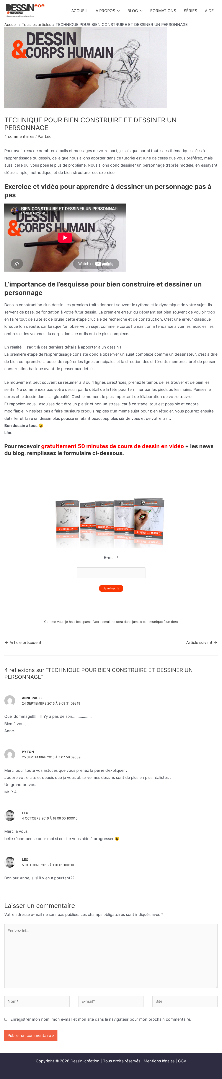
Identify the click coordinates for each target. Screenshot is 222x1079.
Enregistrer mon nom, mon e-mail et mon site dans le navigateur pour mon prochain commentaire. (100, 1019)
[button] (117, 10)
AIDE (209, 10)
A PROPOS (105, 10)
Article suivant (201, 642)
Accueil (10, 24)
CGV (182, 1061)
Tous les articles (36, 24)
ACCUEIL (79, 10)
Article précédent (23, 642)
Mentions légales (159, 1061)
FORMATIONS (163, 10)
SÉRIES (190, 10)
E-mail (111, 557)
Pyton (28, 752)
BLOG (132, 10)
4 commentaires (19, 136)
